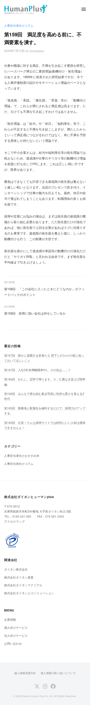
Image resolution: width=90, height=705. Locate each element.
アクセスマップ (14, 521)
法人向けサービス (16, 636)
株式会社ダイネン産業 (18, 577)
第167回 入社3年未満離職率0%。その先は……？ (37, 370)
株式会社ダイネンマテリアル (23, 585)
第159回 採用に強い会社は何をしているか (35, 313)
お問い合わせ (13, 644)
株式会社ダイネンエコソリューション (29, 593)
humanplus (37, 51)
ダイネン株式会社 (16, 569)
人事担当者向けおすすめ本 (21, 456)
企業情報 (10, 620)
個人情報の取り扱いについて (58, 673)
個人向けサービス (16, 628)
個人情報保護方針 (25, 673)
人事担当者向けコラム (18, 26)
